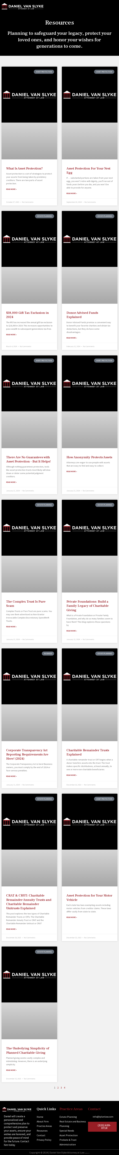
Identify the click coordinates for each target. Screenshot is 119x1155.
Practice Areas (71, 1109)
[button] (114, 7)
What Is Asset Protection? (24, 168)
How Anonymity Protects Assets (89, 457)
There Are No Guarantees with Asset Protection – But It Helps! (28, 459)
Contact (94, 1109)
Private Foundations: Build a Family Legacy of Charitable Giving (87, 605)
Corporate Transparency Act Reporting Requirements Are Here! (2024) (27, 754)
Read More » (11, 189)
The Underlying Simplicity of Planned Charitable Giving (27, 1050)
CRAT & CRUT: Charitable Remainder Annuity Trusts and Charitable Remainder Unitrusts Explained (28, 901)
